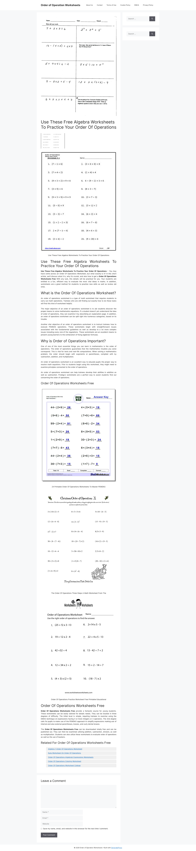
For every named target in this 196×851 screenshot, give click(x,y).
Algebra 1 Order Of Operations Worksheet (65, 749)
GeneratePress (116, 848)
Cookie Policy (125, 5)
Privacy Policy (148, 5)
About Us (89, 5)
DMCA (136, 5)
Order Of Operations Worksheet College (64, 766)
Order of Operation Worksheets (60, 5)
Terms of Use (111, 5)
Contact (99, 5)
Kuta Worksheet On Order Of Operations (64, 753)
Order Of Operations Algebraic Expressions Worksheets (70, 757)
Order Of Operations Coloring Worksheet (64, 761)
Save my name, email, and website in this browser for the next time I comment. (75, 829)
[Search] (152, 18)
